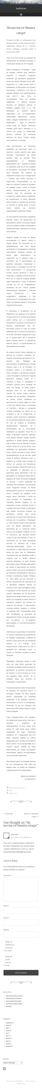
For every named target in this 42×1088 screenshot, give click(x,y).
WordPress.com (21, 1083)
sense (7, 1041)
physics (8, 1038)
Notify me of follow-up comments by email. (9, 946)
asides (8, 1025)
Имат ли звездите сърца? (14, 1001)
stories (8, 1043)
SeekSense (21, 8)
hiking (11, 793)
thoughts (8, 1046)
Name (6, 906)
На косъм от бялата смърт (14, 1003)
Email (6, 918)
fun (7, 1033)
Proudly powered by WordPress (14, 1081)
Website (6, 930)
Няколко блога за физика (14, 998)
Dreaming (8, 814)
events (8, 1030)
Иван (10, 790)
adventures (9, 1022)
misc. (7, 1035)
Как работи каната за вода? (14, 995)
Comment (8, 875)
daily (7, 1028)
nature (15, 793)
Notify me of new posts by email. (8, 961)
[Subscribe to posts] (4, 1069)
